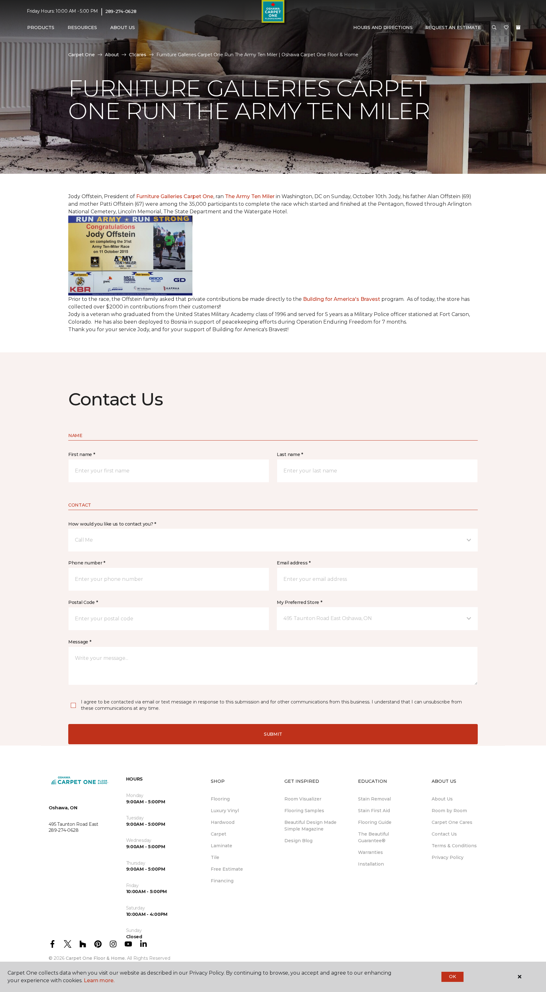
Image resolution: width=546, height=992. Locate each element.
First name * (81, 454)
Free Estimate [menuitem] (227, 869)
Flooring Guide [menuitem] (374, 822)
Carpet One (81, 55)
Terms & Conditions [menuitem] (454, 846)
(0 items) (518, 27)
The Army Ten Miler (250, 196)
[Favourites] (506, 28)
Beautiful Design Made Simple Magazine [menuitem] (310, 825)
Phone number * (86, 563)
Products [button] (40, 27)
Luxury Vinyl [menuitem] (225, 810)
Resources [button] (82, 27)
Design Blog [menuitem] (298, 840)
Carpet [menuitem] (218, 834)
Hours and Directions (382, 27)
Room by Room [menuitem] (449, 810)
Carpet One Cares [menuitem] (452, 822)
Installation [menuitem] (371, 864)
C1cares (137, 55)
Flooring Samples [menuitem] (304, 810)
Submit (273, 734)
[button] (494, 28)
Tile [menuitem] (215, 857)
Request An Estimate (453, 27)
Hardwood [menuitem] (222, 822)
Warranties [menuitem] (370, 852)
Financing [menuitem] (222, 881)
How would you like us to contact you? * (112, 524)
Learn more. (99, 980)
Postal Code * (83, 602)
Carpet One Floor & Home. (96, 958)
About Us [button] (122, 27)
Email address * (294, 563)
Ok (452, 976)
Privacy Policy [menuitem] (448, 857)
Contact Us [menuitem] (444, 834)
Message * (79, 642)
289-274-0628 (120, 11)
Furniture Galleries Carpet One (174, 196)
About (112, 55)
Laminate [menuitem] (221, 846)
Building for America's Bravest (341, 299)
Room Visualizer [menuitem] (302, 799)
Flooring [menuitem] (220, 799)
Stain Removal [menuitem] (374, 799)
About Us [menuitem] (442, 799)
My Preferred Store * (299, 602)
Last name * (290, 454)
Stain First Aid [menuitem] (374, 810)
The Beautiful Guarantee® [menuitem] (373, 837)
